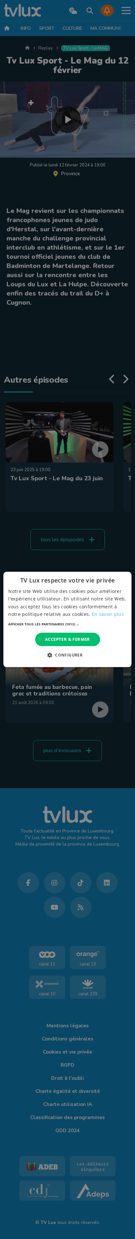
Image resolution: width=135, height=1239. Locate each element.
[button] (67, 624)
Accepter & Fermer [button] (67, 639)
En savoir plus (108, 614)
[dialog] (67, 619)
